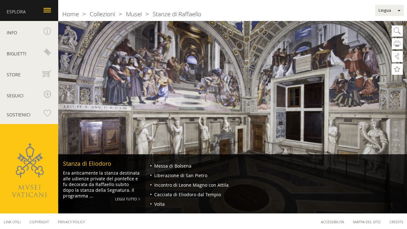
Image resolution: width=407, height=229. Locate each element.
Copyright (39, 221)
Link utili (12, 221)
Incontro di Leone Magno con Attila (191, 185)
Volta (159, 204)
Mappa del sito (367, 221)
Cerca (397, 31)
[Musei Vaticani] (29, 170)
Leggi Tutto (126, 199)
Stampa (397, 43)
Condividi (397, 56)
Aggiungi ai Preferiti (397, 69)
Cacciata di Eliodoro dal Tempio (187, 194)
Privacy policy (71, 221)
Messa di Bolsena (172, 166)
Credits (396, 221)
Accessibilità (332, 221)
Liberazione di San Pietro (180, 175)
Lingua (384, 10)
